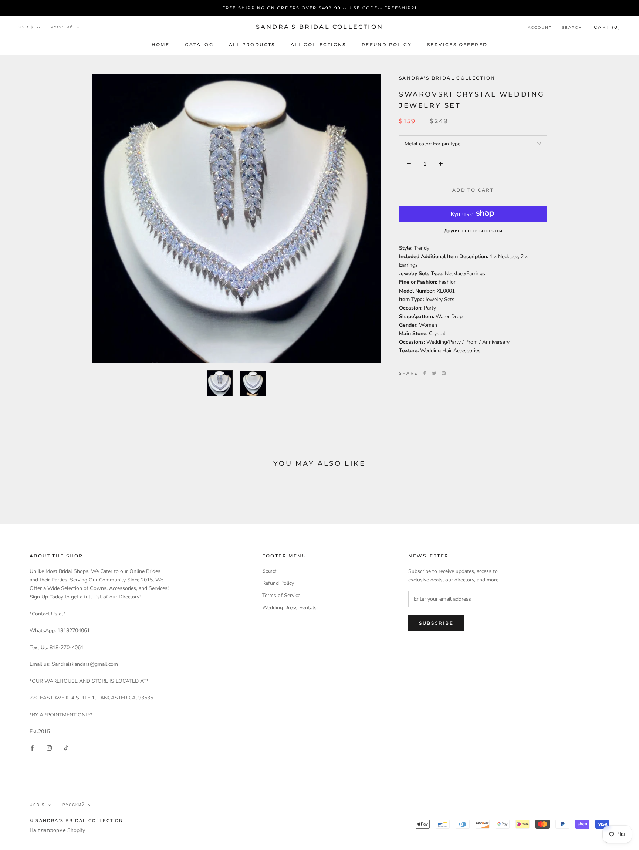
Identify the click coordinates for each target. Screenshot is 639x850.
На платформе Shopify (57, 830)
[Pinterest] (444, 373)
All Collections (318, 44)
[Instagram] (49, 747)
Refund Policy (387, 44)
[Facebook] (424, 373)
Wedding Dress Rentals (289, 607)
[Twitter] (434, 373)
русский (62, 27)
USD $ (26, 27)
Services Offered (457, 44)
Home (161, 44)
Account (540, 27)
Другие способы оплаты (473, 230)
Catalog (199, 44)
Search (572, 27)
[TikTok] (66, 747)
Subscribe (436, 623)
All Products (252, 44)
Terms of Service (281, 595)
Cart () (607, 27)
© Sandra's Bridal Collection (77, 820)
